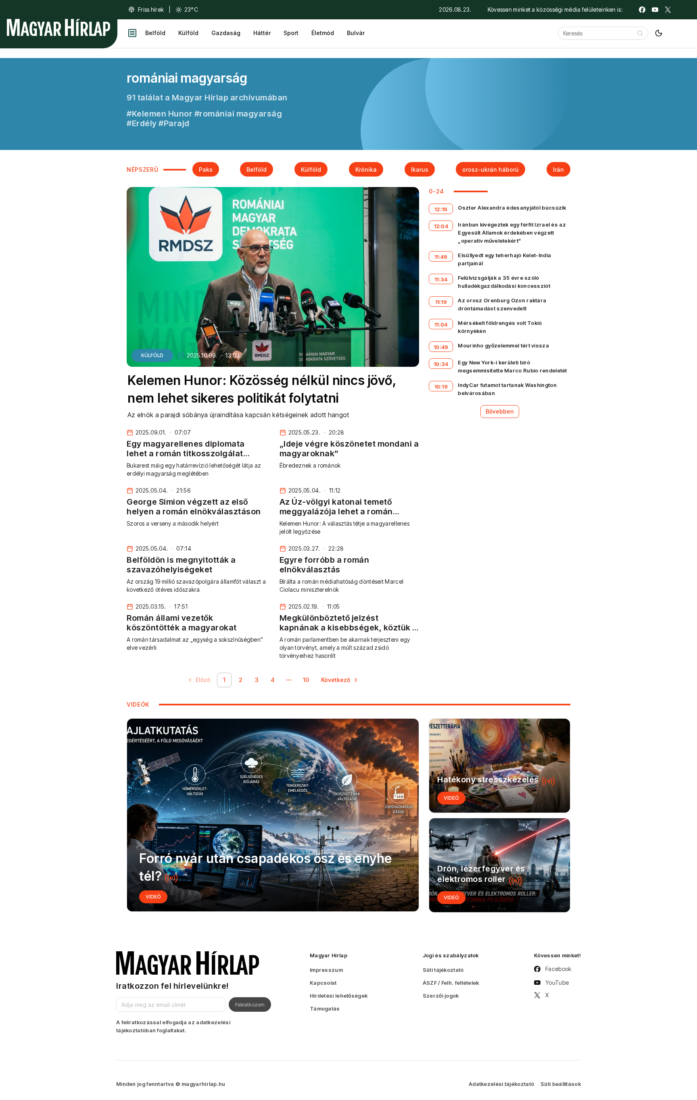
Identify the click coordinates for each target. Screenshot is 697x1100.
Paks (206, 169)
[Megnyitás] (132, 33)
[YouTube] (655, 9)
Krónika (366, 169)
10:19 (441, 386)
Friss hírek (151, 9)
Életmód (322, 32)
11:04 (441, 324)
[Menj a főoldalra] (58, 27)
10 (306, 679)
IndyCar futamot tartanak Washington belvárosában (507, 389)
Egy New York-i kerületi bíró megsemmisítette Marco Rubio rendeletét (512, 366)
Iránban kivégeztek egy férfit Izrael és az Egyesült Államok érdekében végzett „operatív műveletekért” (512, 232)
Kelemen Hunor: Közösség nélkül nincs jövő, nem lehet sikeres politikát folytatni (261, 389)
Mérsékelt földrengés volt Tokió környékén (500, 327)
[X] (668, 9)
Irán (558, 169)
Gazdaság (225, 32)
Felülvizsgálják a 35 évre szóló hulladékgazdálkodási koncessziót (504, 281)
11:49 (441, 257)
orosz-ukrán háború (490, 169)
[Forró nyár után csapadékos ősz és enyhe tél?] (273, 815)
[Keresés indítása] (640, 33)
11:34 (441, 279)
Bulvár (356, 32)
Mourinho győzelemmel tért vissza (503, 345)
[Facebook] (642, 9)
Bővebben (500, 411)
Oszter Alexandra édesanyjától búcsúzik (512, 207)
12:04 (441, 226)
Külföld (188, 32)
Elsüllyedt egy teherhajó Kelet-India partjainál (504, 259)
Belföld (155, 32)
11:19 (441, 302)
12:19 (441, 209)
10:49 (441, 347)
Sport (291, 32)
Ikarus (419, 169)
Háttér (262, 32)
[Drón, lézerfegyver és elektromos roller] (499, 865)
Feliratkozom (250, 1004)
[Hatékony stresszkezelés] (499, 766)
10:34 (441, 364)
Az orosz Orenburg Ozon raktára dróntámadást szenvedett (502, 304)
